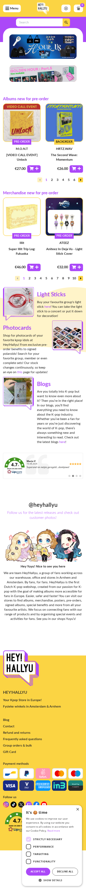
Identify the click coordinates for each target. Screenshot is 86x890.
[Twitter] (21, 806)
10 (74, 278)
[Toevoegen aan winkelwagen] (34, 169)
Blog (6, 720)
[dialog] (52, 845)
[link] (43, 465)
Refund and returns (16, 732)
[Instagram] (6, 806)
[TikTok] (14, 806)
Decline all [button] (65, 871)
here (47, 306)
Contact (8, 726)
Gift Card (9, 752)
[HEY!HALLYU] (43, 8)
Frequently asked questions (22, 739)
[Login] (66, 8)
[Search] (66, 22)
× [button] (77, 809)
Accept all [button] (38, 871)
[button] (80, 179)
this (19, 372)
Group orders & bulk (17, 745)
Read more (53, 830)
